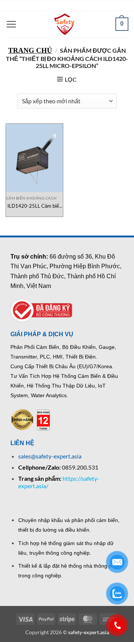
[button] (11, 24)
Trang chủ (30, 50)
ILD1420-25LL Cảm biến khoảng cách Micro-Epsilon (34, 206)
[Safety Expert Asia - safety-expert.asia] (65, 24)
